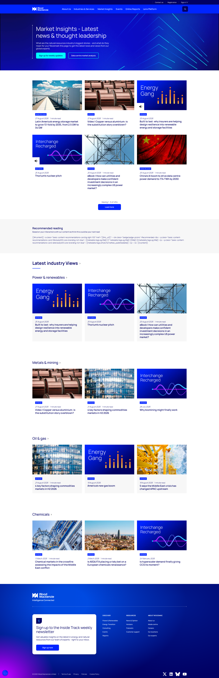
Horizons (129, 624)
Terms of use (66, 674)
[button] (185, 9)
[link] (109, 597)
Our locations (153, 632)
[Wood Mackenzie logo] (40, 9)
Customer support (133, 632)
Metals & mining (45, 362)
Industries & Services (84, 9)
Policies (84, 674)
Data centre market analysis (83, 55)
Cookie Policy (94, 674)
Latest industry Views (55, 263)
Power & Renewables (110, 620)
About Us (66, 9)
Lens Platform (150, 9)
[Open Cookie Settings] (5, 673)
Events (119, 9)
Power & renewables (48, 277)
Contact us (159, 2)
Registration (172, 2)
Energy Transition (109, 624)
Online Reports (133, 9)
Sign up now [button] (47, 647)
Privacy (76, 674)
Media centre (153, 624)
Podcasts (129, 628)
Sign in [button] (184, 2)
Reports (105, 636)
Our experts (152, 636)
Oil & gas (39, 438)
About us (151, 620)
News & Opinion (132, 620)
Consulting (106, 628)
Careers (151, 628)
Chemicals (41, 514)
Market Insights (105, 9)
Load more (109, 207)
